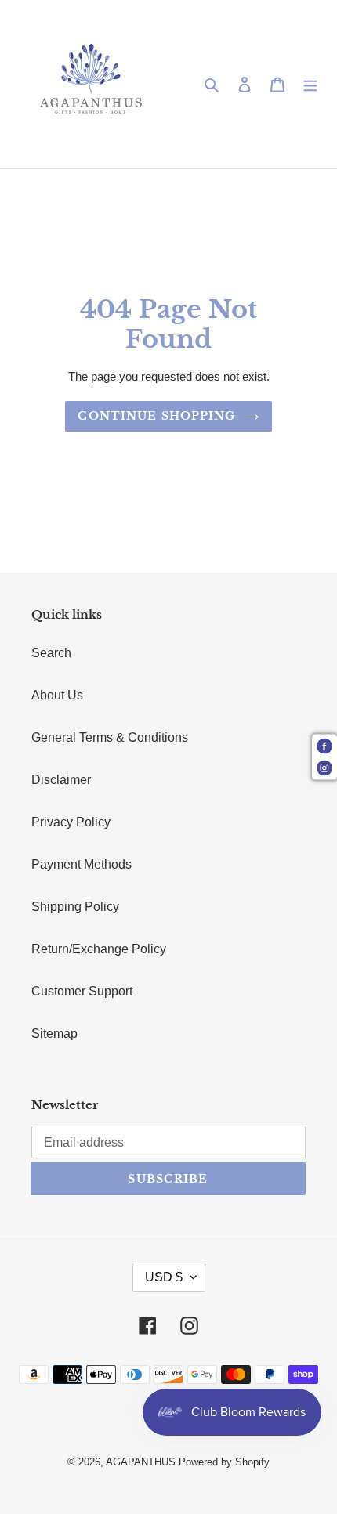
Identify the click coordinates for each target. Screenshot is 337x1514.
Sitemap (54, 1033)
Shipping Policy (75, 906)
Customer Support (81, 991)
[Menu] (310, 84)
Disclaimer (61, 779)
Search (51, 652)
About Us (57, 695)
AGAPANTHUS (141, 1462)
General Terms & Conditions (109, 737)
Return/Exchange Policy (98, 949)
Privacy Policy (71, 822)
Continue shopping (156, 416)
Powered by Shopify (224, 1462)
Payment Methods (81, 864)
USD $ (164, 1277)
